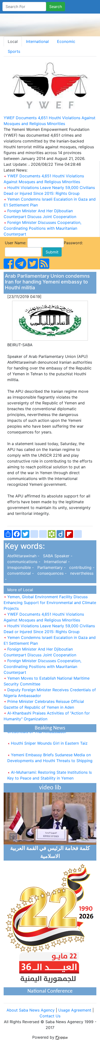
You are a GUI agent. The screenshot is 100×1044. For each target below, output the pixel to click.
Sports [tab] (14, 51)
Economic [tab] (66, 41)
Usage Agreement (74, 1010)
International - (56, 561)
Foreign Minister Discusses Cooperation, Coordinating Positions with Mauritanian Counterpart (42, 228)
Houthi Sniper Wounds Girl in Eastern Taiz (49, 740)
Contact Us (50, 1015)
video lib (50, 788)
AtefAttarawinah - (23, 555)
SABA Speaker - (56, 555)
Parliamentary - (51, 567)
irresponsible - (20, 567)
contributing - (80, 567)
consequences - (51, 573)
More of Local (19, 589)
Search (55, 6)
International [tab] (37, 41)
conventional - (20, 573)
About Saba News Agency (31, 1010)
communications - (23, 561)
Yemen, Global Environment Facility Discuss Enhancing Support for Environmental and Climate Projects (50, 602)
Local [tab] (13, 41)
